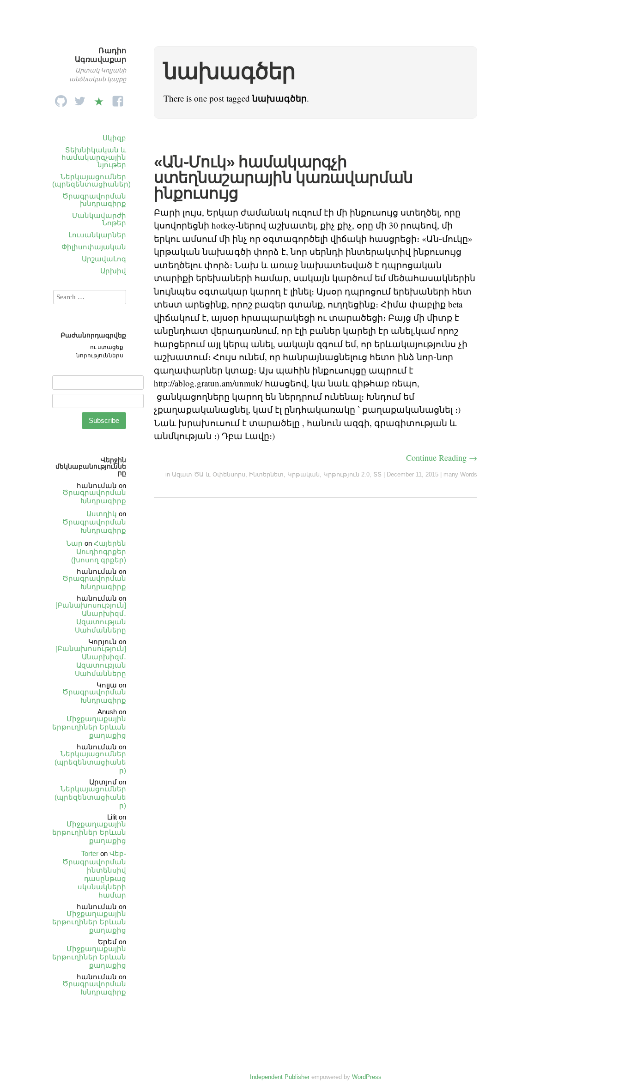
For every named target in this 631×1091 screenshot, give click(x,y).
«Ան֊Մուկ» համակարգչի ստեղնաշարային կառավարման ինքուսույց (283, 177)
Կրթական (303, 474)
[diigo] (99, 98)
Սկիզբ (114, 138)
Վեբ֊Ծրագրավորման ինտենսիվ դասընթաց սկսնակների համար (94, 874)
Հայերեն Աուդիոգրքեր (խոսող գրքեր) (98, 551)
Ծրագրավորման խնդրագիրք (94, 199)
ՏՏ (377, 474)
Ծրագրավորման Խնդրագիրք (94, 496)
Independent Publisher (279, 1076)
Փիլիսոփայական (93, 247)
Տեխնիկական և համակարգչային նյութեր (93, 157)
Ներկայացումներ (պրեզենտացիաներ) (91, 180)
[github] (61, 98)
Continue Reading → (441, 457)
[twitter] (80, 98)
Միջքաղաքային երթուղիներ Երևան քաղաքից (89, 727)
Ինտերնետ (266, 474)
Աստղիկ (101, 514)
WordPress (367, 1076)
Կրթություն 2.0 (346, 474)
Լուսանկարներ (97, 235)
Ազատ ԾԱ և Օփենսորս (208, 474)
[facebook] (117, 98)
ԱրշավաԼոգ (104, 259)
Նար (74, 543)
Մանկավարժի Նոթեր (99, 219)
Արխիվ (113, 271)
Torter (89, 853)
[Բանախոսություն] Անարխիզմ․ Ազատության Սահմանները (90, 617)
